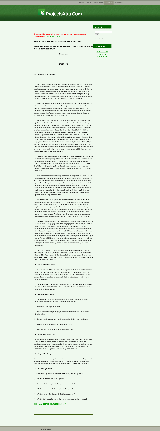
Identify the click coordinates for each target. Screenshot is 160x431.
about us (81, 3)
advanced (112, 38)
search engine (96, 38)
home (89, 3)
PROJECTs (109, 3)
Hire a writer (98, 3)
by (101, 38)
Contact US (119, 3)
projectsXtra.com (63, 13)
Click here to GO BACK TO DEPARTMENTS (102, 54)
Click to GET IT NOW (53, 36)
